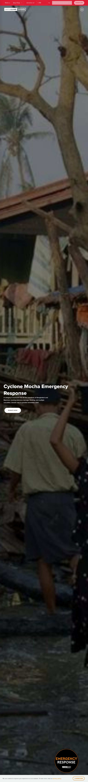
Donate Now (12, 410)
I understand (78, 778)
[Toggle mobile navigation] (82, 9)
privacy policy (57, 778)
